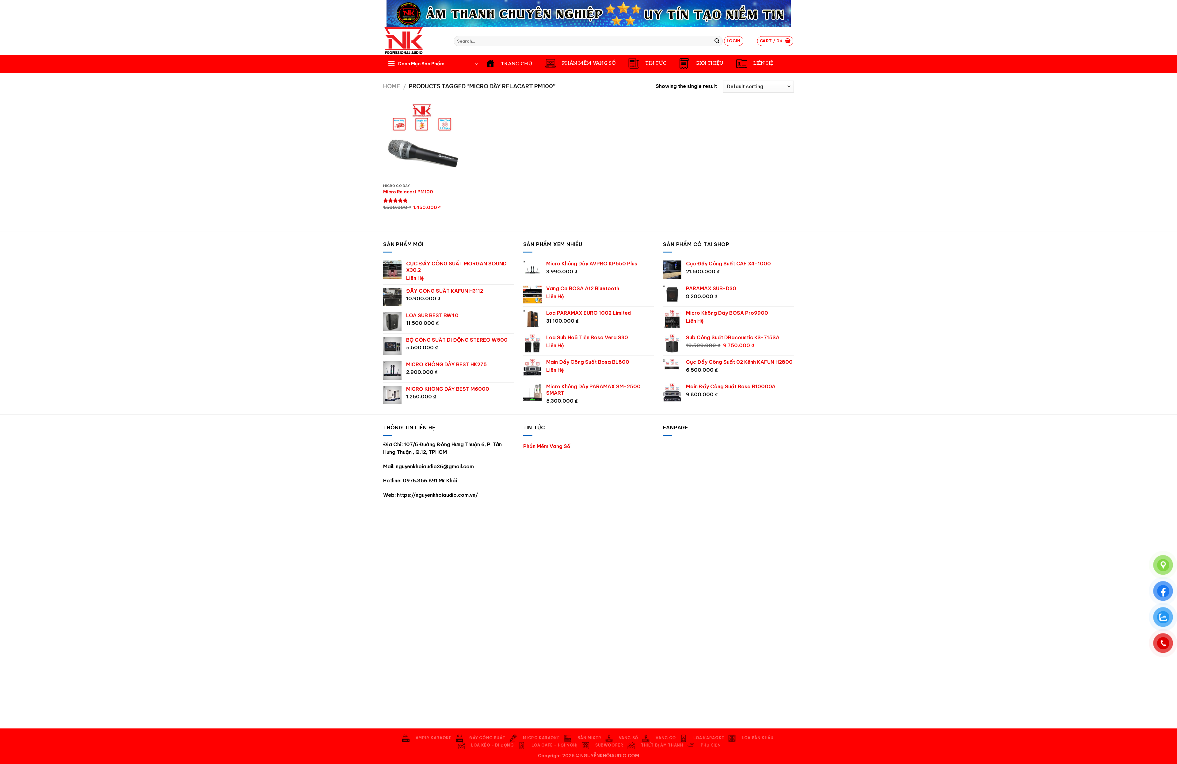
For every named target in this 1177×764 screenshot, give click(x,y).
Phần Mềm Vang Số (546, 446)
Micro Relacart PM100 (408, 192)
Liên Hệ (415, 278)
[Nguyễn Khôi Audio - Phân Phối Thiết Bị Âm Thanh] (413, 41)
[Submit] (717, 41)
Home (391, 86)
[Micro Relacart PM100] (421, 142)
